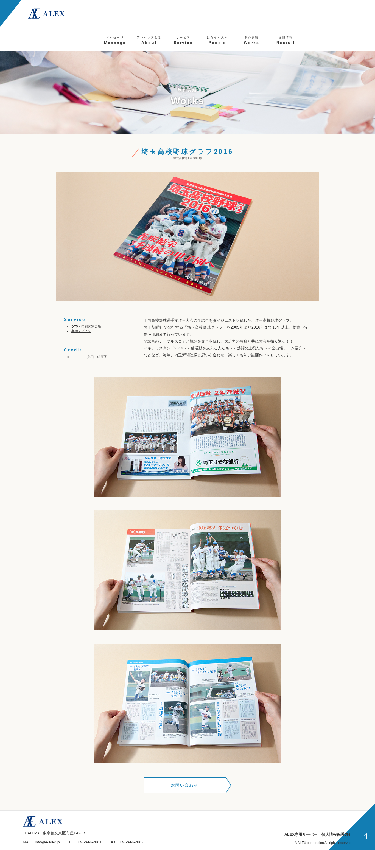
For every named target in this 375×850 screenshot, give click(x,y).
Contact (345, 40)
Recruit (285, 40)
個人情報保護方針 (336, 834)
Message (115, 40)
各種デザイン (81, 331)
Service (183, 40)
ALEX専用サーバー (301, 834)
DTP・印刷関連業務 (86, 327)
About (149, 40)
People (217, 40)
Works (251, 40)
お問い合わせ (185, 785)
